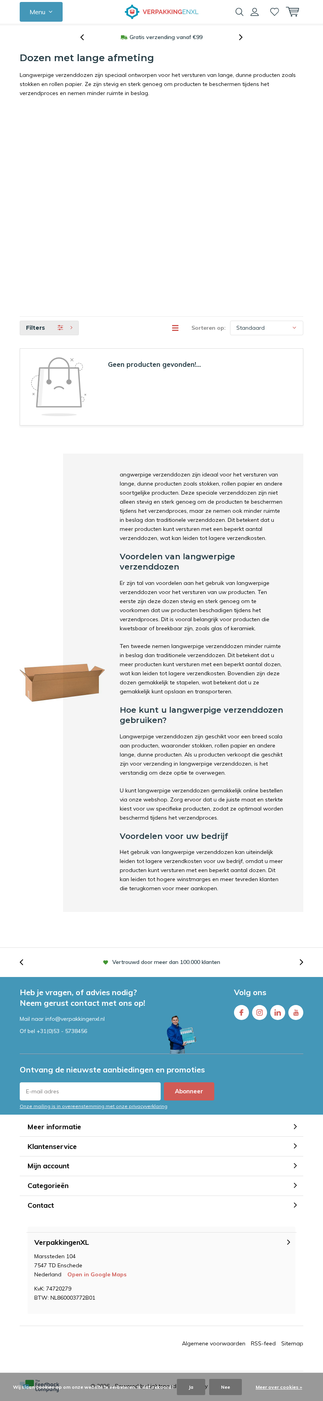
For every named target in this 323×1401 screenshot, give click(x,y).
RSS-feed (263, 1343)
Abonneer (189, 1091)
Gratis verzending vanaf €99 (166, 37)
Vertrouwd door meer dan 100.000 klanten (166, 962)
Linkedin (277, 1012)
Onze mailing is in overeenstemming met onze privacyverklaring (93, 1106)
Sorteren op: (208, 327)
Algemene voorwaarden (213, 1343)
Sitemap (292, 1343)
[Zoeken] (239, 12)
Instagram (259, 1012)
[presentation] (86, 37)
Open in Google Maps (96, 1274)
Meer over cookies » (279, 1387)
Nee (225, 1387)
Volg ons (250, 992)
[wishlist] (274, 12)
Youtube (295, 1012)
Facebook (241, 1012)
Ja (191, 1387)
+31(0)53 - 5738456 (62, 1031)
